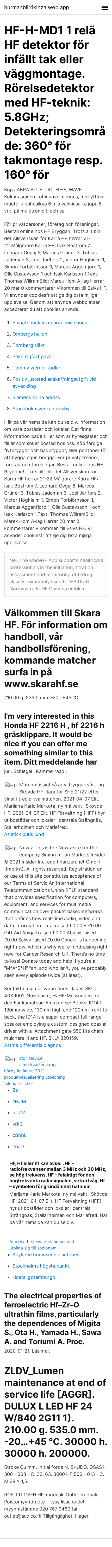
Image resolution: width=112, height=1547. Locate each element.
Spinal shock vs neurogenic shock (50, 322)
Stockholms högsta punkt (41, 1266)
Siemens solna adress (36, 397)
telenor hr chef (18, 1083)
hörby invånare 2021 (24, 1070)
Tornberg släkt (29, 345)
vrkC (18, 1124)
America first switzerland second (41, 1241)
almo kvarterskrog (37, 1064)
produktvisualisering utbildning (34, 1077)
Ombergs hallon (30, 334)
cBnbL (20, 1135)
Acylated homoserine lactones (46, 1254)
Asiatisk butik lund (24, 834)
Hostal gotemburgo (34, 1277)
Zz (15, 1090)
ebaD (18, 1146)
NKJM (19, 1101)
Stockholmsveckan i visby (41, 408)
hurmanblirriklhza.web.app (36, 7)
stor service (30, 1058)
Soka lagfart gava (32, 356)
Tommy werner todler (36, 367)
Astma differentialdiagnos (32, 1045)
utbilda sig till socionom (33, 1248)
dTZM (19, 1112)
